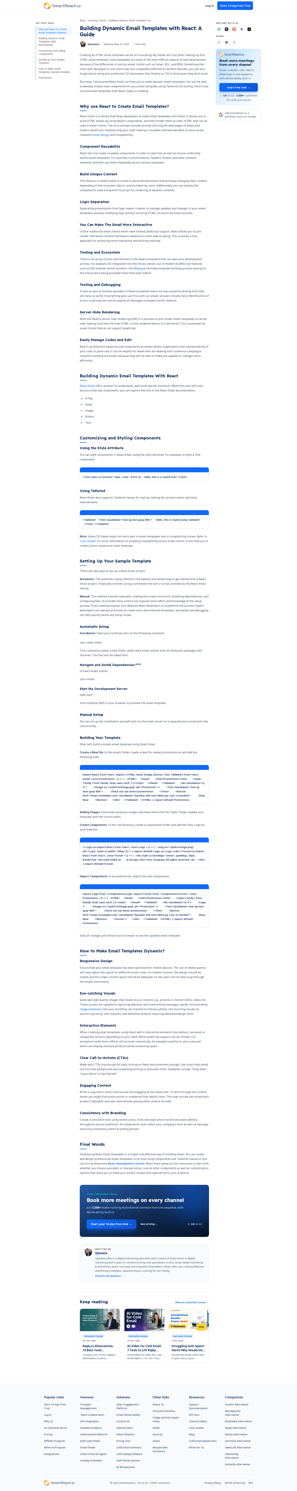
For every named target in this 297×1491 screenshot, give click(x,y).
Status (156, 1441)
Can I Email (88, 541)
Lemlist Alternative (236, 1404)
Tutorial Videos (198, 1421)
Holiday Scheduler (91, 1460)
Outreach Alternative (238, 1441)
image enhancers (91, 1009)
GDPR (156, 1427)
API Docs (194, 1414)
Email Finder (88, 1447)
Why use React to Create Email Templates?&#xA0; (52, 31)
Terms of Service (234, 1482)
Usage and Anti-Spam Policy (166, 1419)
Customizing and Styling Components (51, 52)
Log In (48, 1414)
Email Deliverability (128, 1414)
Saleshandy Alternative (232, 1455)
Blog (82, 20)
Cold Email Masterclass (203, 1441)
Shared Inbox (124, 1427)
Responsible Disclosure (160, 1449)
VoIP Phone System (128, 1460)
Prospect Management (88, 1406)
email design (101, 135)
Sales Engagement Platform (127, 1406)
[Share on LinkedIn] (226, 42)
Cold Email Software (128, 1447)
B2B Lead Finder (90, 1441)
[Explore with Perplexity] (226, 29)
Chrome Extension (164, 1411)
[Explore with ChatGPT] (219, 29)
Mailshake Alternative (238, 1421)
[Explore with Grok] (249, 29)
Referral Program (55, 1447)
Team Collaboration (92, 1414)
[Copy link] (219, 42)
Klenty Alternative (236, 1434)
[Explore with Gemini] (242, 29)
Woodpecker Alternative (233, 1412)
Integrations (51, 1454)
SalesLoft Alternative (238, 1447)
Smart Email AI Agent (93, 1454)
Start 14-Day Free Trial (55, 1406)
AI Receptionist (125, 1467)
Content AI (122, 1421)
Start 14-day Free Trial (235, 6)
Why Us (48, 1421)
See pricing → (149, 1224)
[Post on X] (234, 42)
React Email (87, 386)
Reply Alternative (235, 1427)
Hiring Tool (123, 1441)
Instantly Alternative (237, 1464)
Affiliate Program (54, 1441)
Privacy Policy (213, 1482)
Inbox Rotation (125, 1434)
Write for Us (196, 1447)
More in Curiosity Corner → (192, 1302)
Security (157, 1434)
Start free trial (238, 87)
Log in (209, 5)
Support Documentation (198, 1406)
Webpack (140, 268)
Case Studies (196, 1427)
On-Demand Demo (55, 1427)
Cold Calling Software (129, 1454)
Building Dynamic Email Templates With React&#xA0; (51, 42)
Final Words (45, 77)
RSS (251, 1482)
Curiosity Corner (97, 20)
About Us (158, 1404)
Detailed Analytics (91, 1427)
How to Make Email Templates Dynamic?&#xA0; (54, 70)
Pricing (48, 1434)
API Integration (89, 1421)
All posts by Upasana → (109, 1275)
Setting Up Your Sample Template (51, 61)
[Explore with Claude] (234, 29)
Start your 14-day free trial (111, 1224)
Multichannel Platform (93, 1434)
